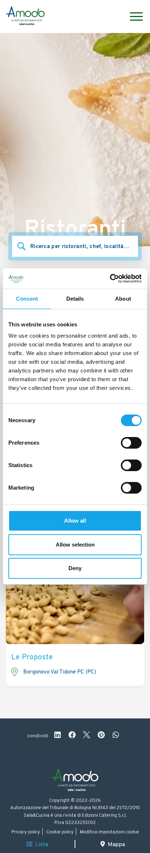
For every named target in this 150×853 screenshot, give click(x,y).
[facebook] (72, 736)
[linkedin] (57, 736)
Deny (75, 568)
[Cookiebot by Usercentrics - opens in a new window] (110, 278)
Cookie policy (60, 832)
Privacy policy (25, 832)
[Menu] (133, 16)
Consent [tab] (27, 299)
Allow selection (75, 544)
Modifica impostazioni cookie (109, 832)
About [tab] (123, 299)
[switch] (131, 443)
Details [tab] (75, 299)
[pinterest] (101, 736)
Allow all (75, 521)
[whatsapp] (115, 736)
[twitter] (86, 736)
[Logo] (25, 17)
